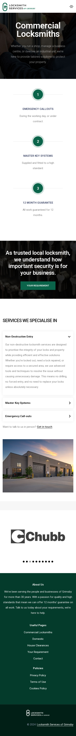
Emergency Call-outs (18, 416)
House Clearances (38, 645)
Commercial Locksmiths (38, 632)
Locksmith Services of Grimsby (55, 724)
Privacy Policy (38, 675)
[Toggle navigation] (71, 6)
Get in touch (44, 426)
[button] (38, 285)
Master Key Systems (17, 403)
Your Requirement (38, 652)
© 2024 (32, 724)
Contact (38, 658)
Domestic (38, 638)
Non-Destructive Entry (19, 336)
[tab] (38, 336)
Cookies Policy (38, 688)
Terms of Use (38, 681)
